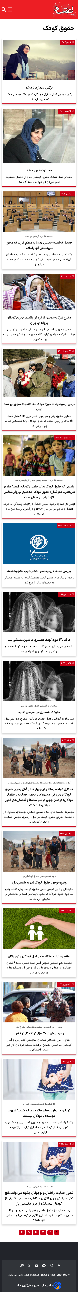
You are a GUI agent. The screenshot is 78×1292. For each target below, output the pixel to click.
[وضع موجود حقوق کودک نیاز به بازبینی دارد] (39, 851)
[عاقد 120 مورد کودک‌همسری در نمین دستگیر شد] (39, 612)
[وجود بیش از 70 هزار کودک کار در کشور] (39, 1002)
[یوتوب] (34, 1266)
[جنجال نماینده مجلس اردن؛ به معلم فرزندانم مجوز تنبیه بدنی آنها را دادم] (39, 211)
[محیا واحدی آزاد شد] (39, 136)
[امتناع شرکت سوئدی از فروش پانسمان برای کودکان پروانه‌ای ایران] (39, 292)
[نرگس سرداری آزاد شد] (39, 60)
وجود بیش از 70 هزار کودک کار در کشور (39, 1033)
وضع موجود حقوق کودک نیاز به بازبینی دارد (39, 882)
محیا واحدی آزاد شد (39, 170)
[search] (4, 9)
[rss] (57, 1266)
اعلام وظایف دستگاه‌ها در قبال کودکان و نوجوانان (39, 956)
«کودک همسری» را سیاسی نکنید (39, 712)
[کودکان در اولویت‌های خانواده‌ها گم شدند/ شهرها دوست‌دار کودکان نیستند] (39, 1079)
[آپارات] (20, 1266)
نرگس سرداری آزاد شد (39, 87)
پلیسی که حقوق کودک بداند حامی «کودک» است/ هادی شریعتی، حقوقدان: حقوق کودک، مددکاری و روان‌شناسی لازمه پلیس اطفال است (39, 492)
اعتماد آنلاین (23, 1275)
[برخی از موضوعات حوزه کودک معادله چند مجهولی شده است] (39, 372)
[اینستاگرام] (49, 1266)
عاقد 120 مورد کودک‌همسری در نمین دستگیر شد (39, 640)
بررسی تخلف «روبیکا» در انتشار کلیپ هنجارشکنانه (39, 571)
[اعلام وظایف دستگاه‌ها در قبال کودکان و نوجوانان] (39, 928)
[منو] (10, 9)
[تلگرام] (42, 1266)
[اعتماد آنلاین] (64, 9)
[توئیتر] (27, 1266)
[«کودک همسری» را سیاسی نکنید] (39, 681)
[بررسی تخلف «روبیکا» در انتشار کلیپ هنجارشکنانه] (39, 543)
